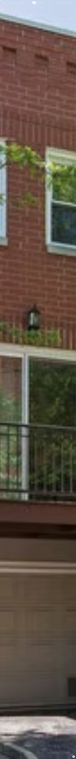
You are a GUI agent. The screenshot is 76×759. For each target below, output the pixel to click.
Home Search (22, 2)
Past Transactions (13, 2)
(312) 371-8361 (69, 2)
